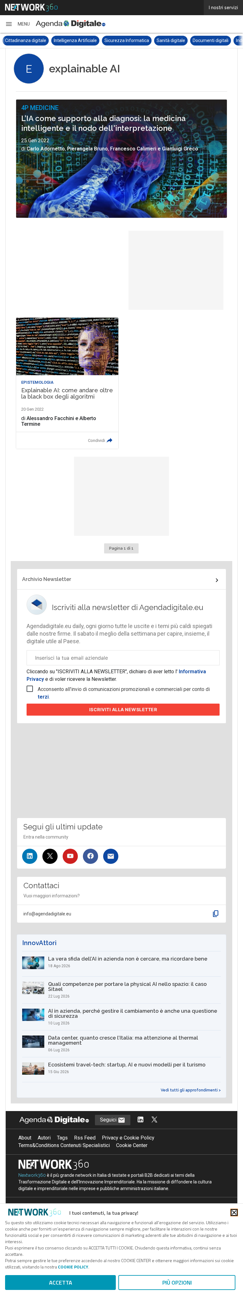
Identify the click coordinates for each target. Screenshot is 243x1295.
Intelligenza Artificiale (26, 40)
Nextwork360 (32, 1175)
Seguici (109, 1120)
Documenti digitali (162, 40)
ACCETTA (60, 1282)
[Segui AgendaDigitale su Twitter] (154, 1120)
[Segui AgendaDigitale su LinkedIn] (140, 1120)
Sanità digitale (122, 40)
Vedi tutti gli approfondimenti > (191, 1090)
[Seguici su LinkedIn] (29, 856)
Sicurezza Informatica (78, 40)
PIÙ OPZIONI (177, 1282)
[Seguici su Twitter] (50, 856)
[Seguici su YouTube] (70, 856)
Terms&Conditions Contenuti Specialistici (64, 1145)
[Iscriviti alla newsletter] (110, 856)
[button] (17, 24)
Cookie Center (131, 1145)
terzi (43, 697)
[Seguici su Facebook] (90, 856)
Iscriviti (123, 709)
